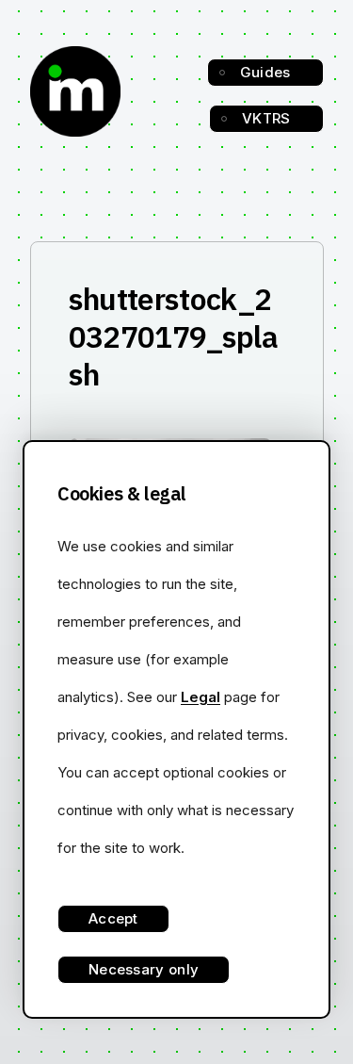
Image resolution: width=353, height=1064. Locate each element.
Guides (265, 72)
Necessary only (143, 969)
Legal (200, 697)
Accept (113, 918)
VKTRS (266, 118)
